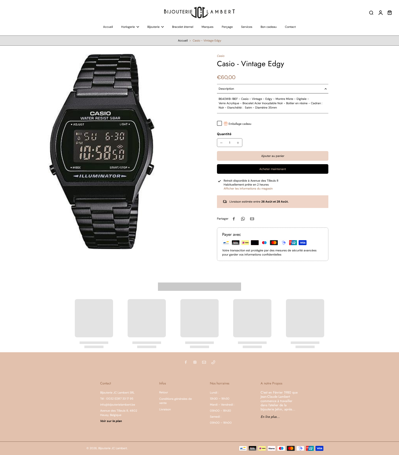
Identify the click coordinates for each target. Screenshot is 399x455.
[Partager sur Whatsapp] (243, 218)
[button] (272, 156)
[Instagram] (195, 362)
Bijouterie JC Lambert (112, 448)
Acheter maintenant (272, 169)
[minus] (221, 143)
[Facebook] (185, 362)
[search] (371, 12)
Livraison (165, 409)
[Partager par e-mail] (252, 218)
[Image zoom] (102, 151)
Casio (220, 56)
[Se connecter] (380, 12)
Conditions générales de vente (175, 401)
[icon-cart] (389, 12)
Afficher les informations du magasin (248, 188)
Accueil (183, 40)
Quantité (224, 134)
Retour (163, 392)
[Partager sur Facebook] (233, 218)
